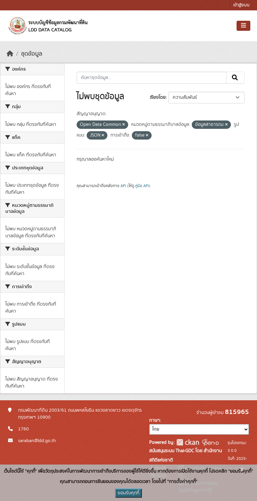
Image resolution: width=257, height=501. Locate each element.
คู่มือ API (142, 186)
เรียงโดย (158, 97)
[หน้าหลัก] (10, 54)
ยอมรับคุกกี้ (128, 493)
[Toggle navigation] (243, 26)
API (123, 186)
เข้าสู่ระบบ (241, 5)
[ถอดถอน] (123, 125)
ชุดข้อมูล (31, 54)
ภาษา (154, 420)
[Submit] (235, 78)
